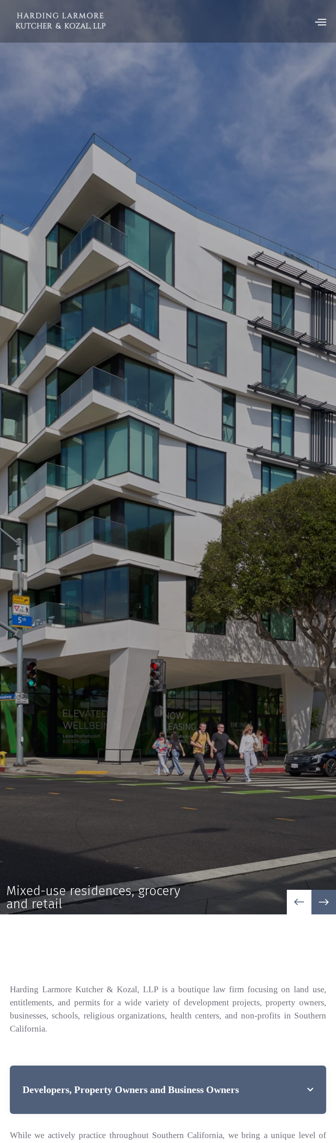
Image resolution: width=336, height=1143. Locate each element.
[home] (60, 21)
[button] (320, 21)
